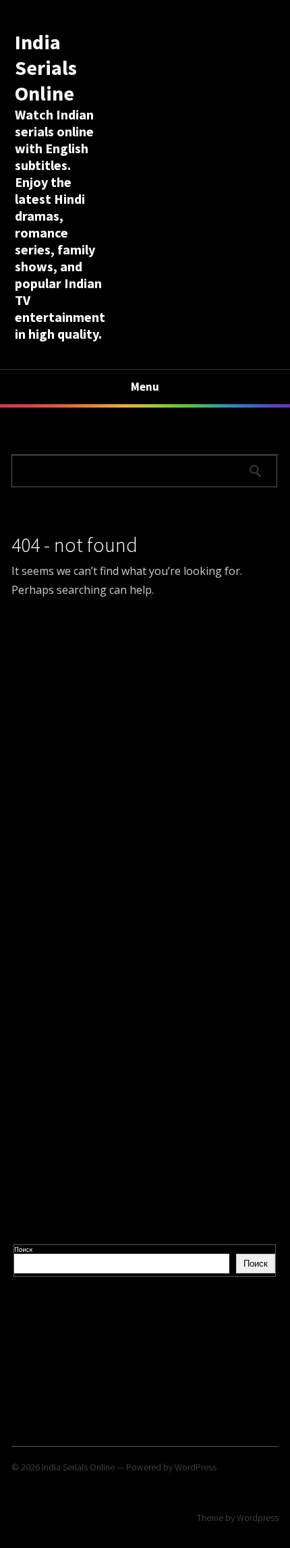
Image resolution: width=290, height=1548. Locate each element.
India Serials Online (46, 67)
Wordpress (258, 1518)
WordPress (195, 1467)
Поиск (23, 1249)
